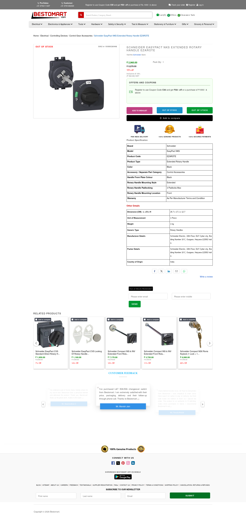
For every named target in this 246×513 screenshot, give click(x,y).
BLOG (38, 485)
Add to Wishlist (139, 110)
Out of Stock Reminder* (140, 288)
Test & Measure (139, 24)
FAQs (116, 485)
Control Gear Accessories (80, 35)
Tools (81, 24)
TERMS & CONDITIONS (154, 485)
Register (191, 4)
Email (176, 271)
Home (36, 35)
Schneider (137, 54)
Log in (201, 4)
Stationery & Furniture (164, 24)
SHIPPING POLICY (171, 485)
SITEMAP (45, 485)
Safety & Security (116, 24)
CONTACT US (125, 485)
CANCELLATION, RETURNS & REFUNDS (195, 485)
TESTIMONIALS (85, 485)
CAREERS (64, 485)
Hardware (96, 24)
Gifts (184, 24)
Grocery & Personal (203, 24)
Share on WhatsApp (184, 271)
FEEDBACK (74, 485)
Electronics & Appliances (59, 24)
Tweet (161, 271)
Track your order (178, 4)
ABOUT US (55, 485)
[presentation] (36, 343)
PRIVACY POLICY (138, 485)
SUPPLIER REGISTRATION (102, 485)
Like (154, 271)
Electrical (36, 24)
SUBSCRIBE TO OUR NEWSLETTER (123, 489)
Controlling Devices (59, 35)
